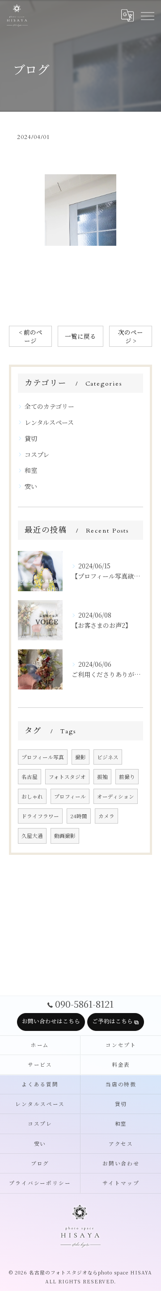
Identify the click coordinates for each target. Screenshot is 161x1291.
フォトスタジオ (67, 776)
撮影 (80, 757)
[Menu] (147, 15)
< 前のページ (30, 336)
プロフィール (70, 796)
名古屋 (29, 776)
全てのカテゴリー (49, 406)
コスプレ (37, 454)
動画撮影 (65, 835)
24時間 (78, 816)
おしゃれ (32, 796)
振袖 (102, 776)
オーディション (115, 796)
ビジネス (108, 757)
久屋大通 (32, 835)
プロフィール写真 (42, 757)
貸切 (31, 438)
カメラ (106, 816)
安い (31, 486)
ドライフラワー (40, 816)
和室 (31, 470)
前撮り (127, 776)
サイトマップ (121, 1183)
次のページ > (130, 336)
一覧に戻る (80, 336)
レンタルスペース (49, 422)
